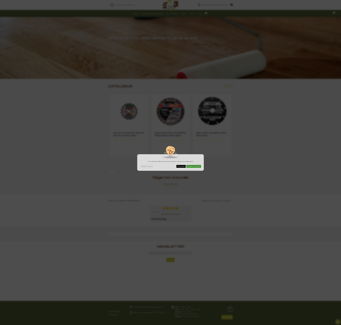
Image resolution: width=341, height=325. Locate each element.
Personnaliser (181, 166)
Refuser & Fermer (147, 166)
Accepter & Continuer (193, 166)
